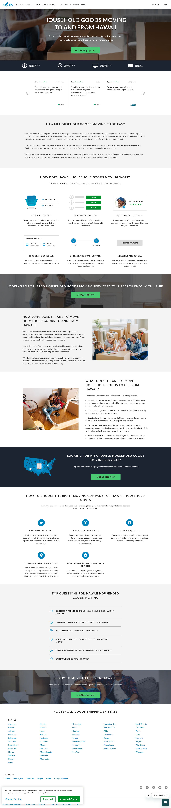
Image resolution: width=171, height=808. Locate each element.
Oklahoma (108, 734)
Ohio (106, 731)
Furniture (30, 779)
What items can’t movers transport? (77, 631)
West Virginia (141, 748)
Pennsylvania (109, 741)
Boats (48, 779)
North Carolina (110, 724)
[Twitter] (153, 788)
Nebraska (76, 734)
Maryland (44, 748)
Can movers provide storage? (72, 659)
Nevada (75, 738)
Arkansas (12, 734)
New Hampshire (78, 741)
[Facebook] (141, 788)
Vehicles (6, 779)
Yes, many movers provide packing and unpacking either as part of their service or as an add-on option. (85, 652)
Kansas (43, 734)
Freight (40, 779)
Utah (138, 734)
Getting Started (24, 5)
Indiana (43, 727)
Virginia (139, 741)
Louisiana (44, 741)
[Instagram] (147, 788)
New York (76, 752)
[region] (42, 795)
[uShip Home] (8, 4)
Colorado (12, 741)
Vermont (139, 738)
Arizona (11, 731)
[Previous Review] (28, 93)
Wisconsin (140, 752)
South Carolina (110, 748)
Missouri (75, 727)
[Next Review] (143, 93)
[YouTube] (159, 788)
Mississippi (76, 724)
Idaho (10, 762)
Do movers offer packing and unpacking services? (84, 650)
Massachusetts (46, 752)
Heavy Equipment (61, 779)
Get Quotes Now (85, 294)
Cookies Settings (13, 799)
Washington (140, 745)
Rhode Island (109, 745)
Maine (42, 745)
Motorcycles (18, 779)
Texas (138, 731)
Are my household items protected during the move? (82, 640)
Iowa (42, 731)
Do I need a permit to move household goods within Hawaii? (85, 612)
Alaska (11, 727)
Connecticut (13, 745)
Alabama (11, 724)
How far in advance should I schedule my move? (82, 622)
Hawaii (11, 759)
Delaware (12, 748)
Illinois (42, 724)
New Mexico (77, 748)
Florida (11, 752)
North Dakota (109, 727)
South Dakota (141, 724)
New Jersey (76, 745)
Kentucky (44, 738)
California (12, 738)
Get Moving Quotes (85, 50)
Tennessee (140, 727)
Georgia (11, 755)
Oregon (107, 738)
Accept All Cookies (69, 799)
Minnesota (44, 759)
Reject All (48, 799)
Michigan (44, 755)
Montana (75, 731)
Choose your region (158, 793)
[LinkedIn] (166, 788)
